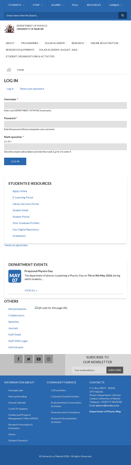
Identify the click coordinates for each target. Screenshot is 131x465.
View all (30, 290)
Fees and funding (17, 396)
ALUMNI (56, 4)
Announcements (17, 308)
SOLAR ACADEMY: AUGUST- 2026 (58, 49)
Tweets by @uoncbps (16, 245)
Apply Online (20, 191)
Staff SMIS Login (18, 340)
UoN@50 (114, 4)
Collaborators (16, 315)
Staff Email (14, 334)
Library (12, 434)
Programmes (29, 43)
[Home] (9, 27)
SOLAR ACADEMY (55, 43)
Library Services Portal (26, 203)
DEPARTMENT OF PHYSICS (32, 25)
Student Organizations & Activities (30, 56)
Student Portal (21, 216)
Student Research (18, 440)
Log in (11, 89)
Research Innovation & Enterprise (20, 426)
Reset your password (32, 88)
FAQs (75, 4)
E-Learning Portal (23, 197)
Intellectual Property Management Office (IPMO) (23, 416)
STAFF (36, 4)
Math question (13, 136)
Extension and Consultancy (65, 412)
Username (10, 99)
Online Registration (104, 43)
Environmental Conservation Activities (66, 404)
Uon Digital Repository (26, 229)
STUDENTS (15, 4)
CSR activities (58, 390)
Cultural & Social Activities (65, 396)
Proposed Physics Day (39, 271)
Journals (13, 328)
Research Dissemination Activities (64, 420)
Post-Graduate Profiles (26, 222)
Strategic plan (15, 390)
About (10, 43)
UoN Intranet (15, 347)
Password (10, 118)
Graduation (19, 235)
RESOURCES (94, 4)
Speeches (13, 321)
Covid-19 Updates (18, 408)
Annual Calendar (17, 402)
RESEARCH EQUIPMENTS (20, 49)
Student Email (20, 210)
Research (78, 43)
